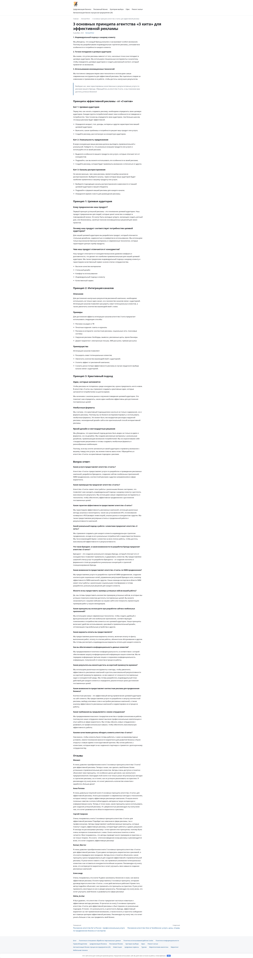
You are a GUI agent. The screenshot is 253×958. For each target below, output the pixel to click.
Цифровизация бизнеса (82, 9)
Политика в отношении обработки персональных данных (100, 940)
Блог (74, 940)
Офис (128, 9)
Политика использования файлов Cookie (138, 940)
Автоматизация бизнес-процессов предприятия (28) (93, 13)
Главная (76, 19)
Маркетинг (174, 947)
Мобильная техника (80, 950)
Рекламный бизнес (100, 9)
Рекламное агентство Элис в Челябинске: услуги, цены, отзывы (153, 926)
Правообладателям (80, 944)
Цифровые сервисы (132, 947)
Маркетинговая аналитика (158, 947)
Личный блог (85, 19)
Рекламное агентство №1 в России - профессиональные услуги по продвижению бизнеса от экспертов (99, 928)
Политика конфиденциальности (167, 940)
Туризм (144, 947)
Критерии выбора (117, 9)
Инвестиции (117, 947)
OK (169, 956)
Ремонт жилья (137, 9)
